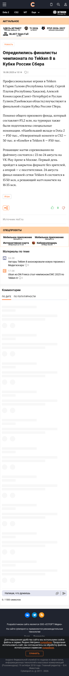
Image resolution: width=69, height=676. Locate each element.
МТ (25, 12)
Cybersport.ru (27, 671)
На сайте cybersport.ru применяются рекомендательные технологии (34, 630)
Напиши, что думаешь (17, 593)
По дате (6, 296)
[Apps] (51, 4)
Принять (34, 653)
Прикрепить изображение (57, 593)
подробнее (46, 642)
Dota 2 (6, 12)
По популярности (25, 296)
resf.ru (19, 219)
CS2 (16, 12)
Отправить (64, 593)
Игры (7, 196)
